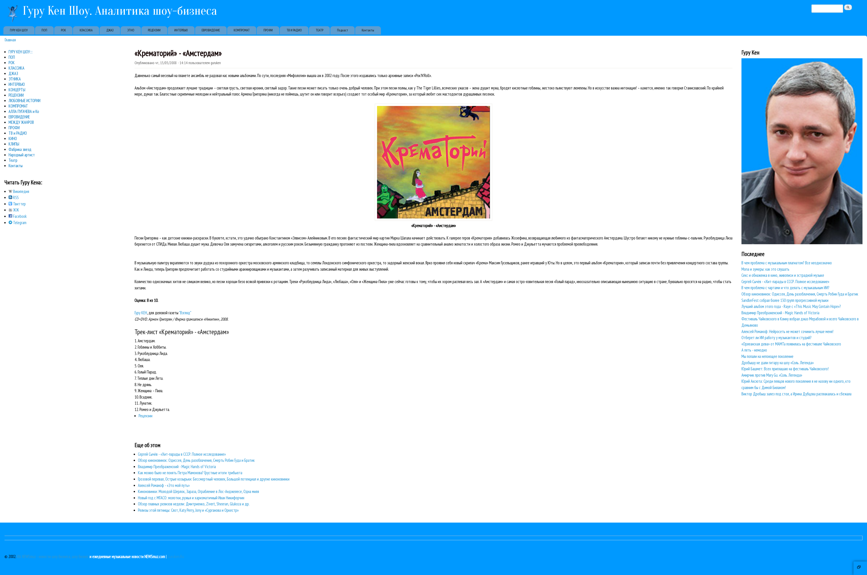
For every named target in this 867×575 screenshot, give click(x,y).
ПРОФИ (268, 30)
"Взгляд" (185, 312)
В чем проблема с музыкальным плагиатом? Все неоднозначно (786, 262)
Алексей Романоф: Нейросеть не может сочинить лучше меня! (787, 331)
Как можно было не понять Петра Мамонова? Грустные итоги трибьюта (190, 472)
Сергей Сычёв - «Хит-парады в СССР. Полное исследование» (182, 454)
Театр (13, 160)
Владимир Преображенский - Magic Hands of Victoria (177, 466)
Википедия (20, 191)
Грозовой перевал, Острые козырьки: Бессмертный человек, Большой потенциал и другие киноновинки (213, 479)
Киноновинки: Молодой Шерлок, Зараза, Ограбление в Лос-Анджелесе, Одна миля (198, 491)
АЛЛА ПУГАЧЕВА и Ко (24, 111)
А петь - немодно (754, 350)
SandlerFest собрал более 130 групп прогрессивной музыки (784, 300)
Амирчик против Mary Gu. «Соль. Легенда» (771, 375)
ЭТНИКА (15, 79)
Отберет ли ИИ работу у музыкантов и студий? (776, 337)
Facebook (19, 216)
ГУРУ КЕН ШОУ (19, 30)
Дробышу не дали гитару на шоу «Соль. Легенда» (777, 362)
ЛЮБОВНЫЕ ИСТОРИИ (24, 100)
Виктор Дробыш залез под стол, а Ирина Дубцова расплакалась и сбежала (796, 394)
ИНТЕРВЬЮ (181, 30)
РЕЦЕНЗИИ (154, 30)
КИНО (13, 138)
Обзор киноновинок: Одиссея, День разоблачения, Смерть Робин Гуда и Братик (196, 460)
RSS (15, 197)
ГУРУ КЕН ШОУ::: (21, 51)
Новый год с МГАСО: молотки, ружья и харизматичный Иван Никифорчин (191, 497)
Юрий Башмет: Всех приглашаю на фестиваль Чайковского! (785, 368)
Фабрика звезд (20, 149)
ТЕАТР (319, 30)
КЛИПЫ (14, 144)
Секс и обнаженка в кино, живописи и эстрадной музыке (782, 275)
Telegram (19, 222)
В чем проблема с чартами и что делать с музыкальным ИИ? (785, 287)
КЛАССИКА (86, 30)
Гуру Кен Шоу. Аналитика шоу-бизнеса (120, 11)
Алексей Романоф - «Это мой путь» (164, 485)
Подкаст (342, 30)
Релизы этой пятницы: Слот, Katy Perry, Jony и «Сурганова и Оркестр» (188, 510)
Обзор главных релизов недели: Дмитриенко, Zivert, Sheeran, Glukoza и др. (193, 504)
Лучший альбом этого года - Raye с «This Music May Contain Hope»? (791, 306)
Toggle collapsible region (860, 568)
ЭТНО (130, 30)
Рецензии (145, 415)
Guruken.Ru (176, 556)
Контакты (368, 30)
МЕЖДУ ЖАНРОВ (21, 122)
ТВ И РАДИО (294, 30)
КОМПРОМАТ (242, 30)
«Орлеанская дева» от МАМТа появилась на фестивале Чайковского (791, 344)
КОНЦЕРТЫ (17, 89)
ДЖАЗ (110, 30)
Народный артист (22, 154)
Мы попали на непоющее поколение (767, 356)
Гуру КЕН (141, 312)
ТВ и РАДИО (18, 133)
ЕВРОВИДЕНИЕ (211, 30)
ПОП (44, 30)
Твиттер (19, 204)
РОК (63, 30)
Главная (10, 39)
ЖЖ (15, 210)
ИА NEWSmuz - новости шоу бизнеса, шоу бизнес (53, 556)
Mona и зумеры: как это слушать (765, 269)
